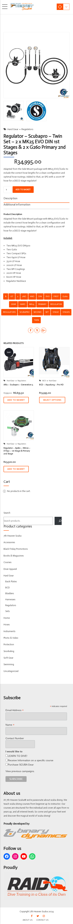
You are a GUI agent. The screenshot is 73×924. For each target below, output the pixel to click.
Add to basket (23, 189)
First (56, 296)
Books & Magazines (14, 555)
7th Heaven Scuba (12, 535)
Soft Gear (8, 657)
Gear (13, 304)
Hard (22, 304)
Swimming (9, 664)
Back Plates (11, 581)
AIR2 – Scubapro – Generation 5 (18, 384)
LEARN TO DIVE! (17, 755)
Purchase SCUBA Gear (21, 764)
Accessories (9, 542)
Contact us (42, 920)
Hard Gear (12, 129)
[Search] (58, 521)
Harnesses (10, 599)
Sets (7, 611)
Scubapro (24, 312)
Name (9, 725)
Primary (42, 304)
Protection (9, 644)
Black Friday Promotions (16, 549)
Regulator (56, 304)
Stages (66, 312)
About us (27, 920)
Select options (52, 400)
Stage (56, 312)
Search (7, 512)
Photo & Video (11, 638)
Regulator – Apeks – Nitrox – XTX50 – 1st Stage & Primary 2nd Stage (17, 451)
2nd (24, 296)
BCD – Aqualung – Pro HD (51, 384)
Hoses (7, 624)
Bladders (9, 593)
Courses (7, 562)
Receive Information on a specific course (30, 760)
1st (11, 296)
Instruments (9, 631)
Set (47, 312)
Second (37, 312)
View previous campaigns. (20, 771)
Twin (36, 320)
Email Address (14, 710)
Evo (48, 296)
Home (7, 618)
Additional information (17, 204)
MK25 (31, 304)
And (32, 296)
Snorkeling (9, 651)
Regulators (27, 129)
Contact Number (14, 738)
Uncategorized (11, 671)
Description (10, 198)
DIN (40, 296)
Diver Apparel (10, 569)
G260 (65, 296)
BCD (44, 381)
